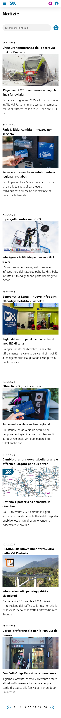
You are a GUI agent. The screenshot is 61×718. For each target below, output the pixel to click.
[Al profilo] (58, 3)
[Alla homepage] (12, 3)
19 (24, 707)
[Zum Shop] (51, 3)
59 (45, 707)
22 (39, 707)
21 (34, 707)
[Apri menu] (4, 3)
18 (19, 707)
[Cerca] (55, 27)
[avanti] (52, 707)
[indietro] (9, 707)
